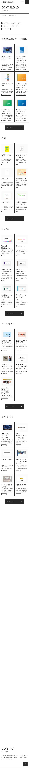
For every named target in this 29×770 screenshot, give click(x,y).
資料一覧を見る (9, 127)
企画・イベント (5, 28)
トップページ (3, 15)
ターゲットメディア (14, 26)
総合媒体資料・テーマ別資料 (8, 23)
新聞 (19, 23)
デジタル (4, 26)
